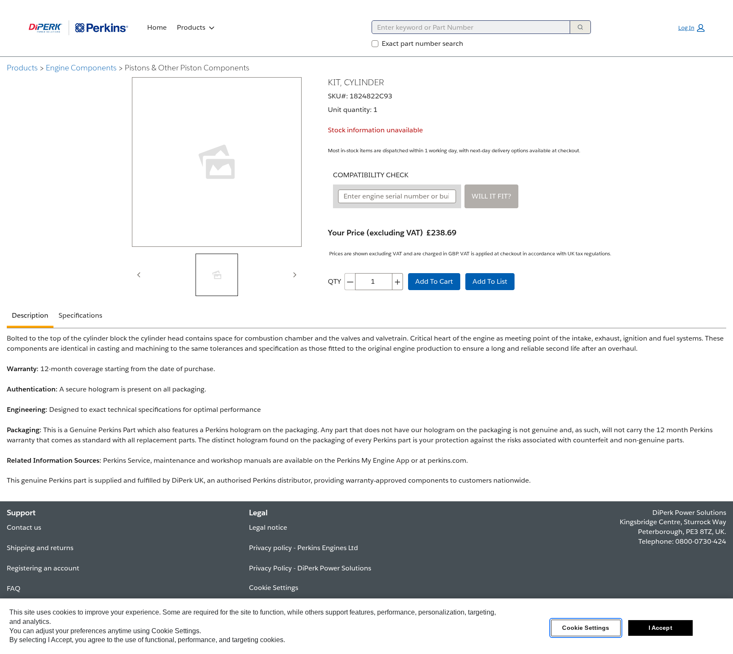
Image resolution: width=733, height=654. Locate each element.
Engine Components (81, 68)
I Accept (660, 628)
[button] (691, 28)
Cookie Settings (585, 628)
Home (157, 27)
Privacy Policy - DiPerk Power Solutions (310, 568)
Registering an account (43, 568)
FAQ (13, 588)
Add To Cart (434, 281)
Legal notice (268, 527)
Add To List (490, 281)
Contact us (24, 527)
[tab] (217, 275)
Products (191, 27)
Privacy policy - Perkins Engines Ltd (303, 547)
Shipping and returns (40, 547)
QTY (334, 281)
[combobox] (467, 27)
